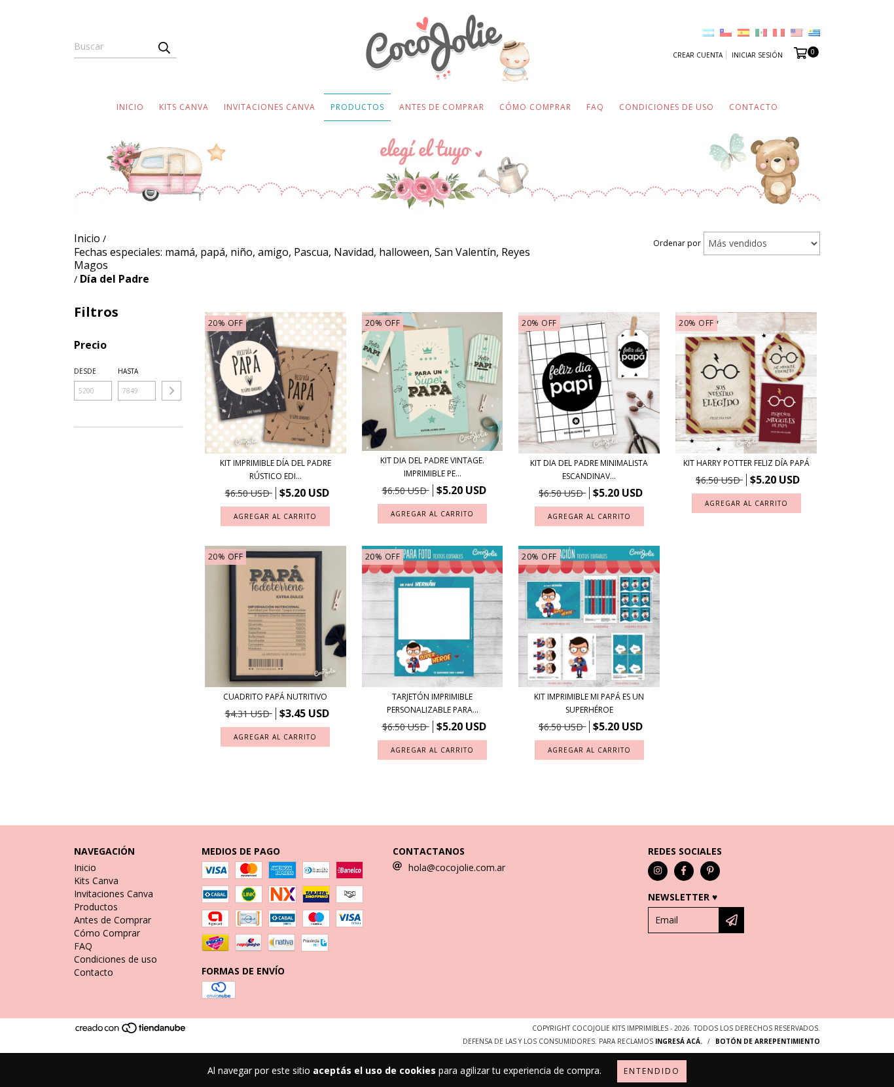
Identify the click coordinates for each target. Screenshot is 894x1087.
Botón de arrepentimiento (767, 1041)
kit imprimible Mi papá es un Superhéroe (589, 703)
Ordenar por (677, 243)
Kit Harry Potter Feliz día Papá (746, 463)
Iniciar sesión (757, 55)
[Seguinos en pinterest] (710, 871)
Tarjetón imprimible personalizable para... (432, 703)
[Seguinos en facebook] (684, 871)
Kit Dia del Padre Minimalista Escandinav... (589, 469)
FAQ (595, 107)
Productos (357, 107)
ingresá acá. (678, 1041)
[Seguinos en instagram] (658, 871)
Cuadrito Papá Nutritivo (275, 696)
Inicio (130, 107)
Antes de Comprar (441, 107)
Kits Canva (184, 107)
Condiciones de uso (666, 107)
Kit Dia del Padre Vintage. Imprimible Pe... (432, 467)
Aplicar (171, 391)
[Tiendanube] (131, 1031)
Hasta (128, 371)
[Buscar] (164, 46)
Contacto (753, 107)
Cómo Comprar (535, 107)
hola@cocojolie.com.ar (456, 867)
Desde (85, 371)
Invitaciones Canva (269, 107)
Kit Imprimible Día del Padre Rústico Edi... (275, 469)
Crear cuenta (698, 55)
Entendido (652, 1071)
